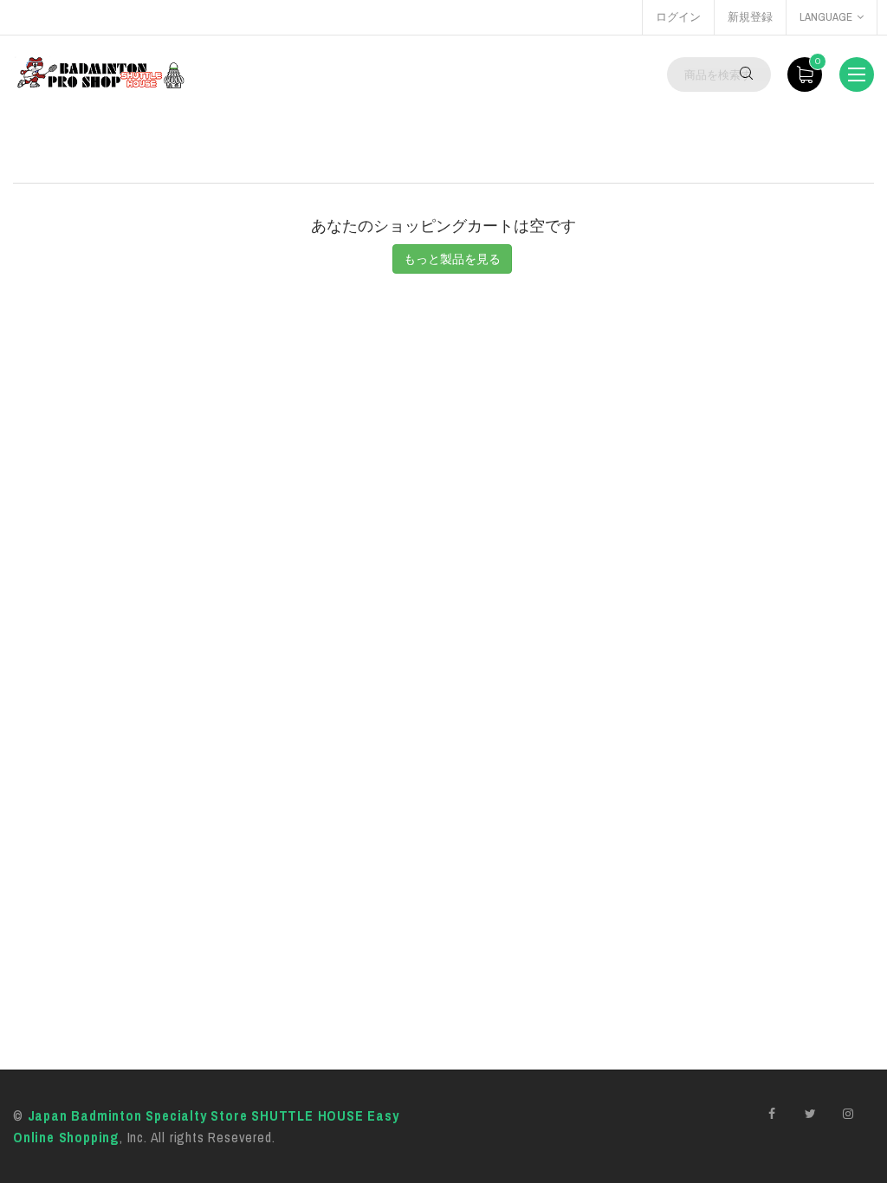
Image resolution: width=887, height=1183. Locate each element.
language (826, 17)
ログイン (678, 17)
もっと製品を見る (452, 259)
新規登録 (750, 17)
